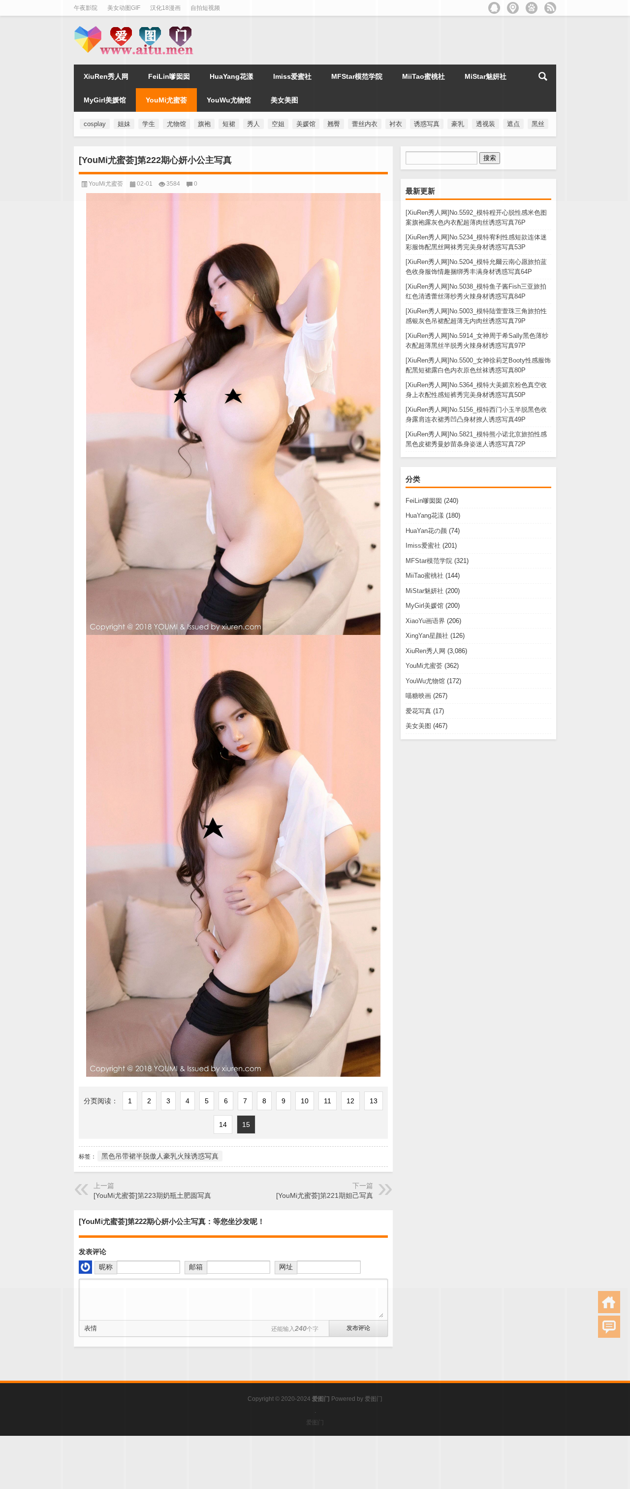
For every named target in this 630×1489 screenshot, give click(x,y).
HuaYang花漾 (425, 515)
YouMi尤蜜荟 (424, 665)
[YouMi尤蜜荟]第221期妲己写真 (324, 1195)
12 (350, 1101)
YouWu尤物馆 (425, 681)
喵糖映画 (418, 695)
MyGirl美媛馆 (424, 605)
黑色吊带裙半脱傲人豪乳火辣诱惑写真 (160, 1156)
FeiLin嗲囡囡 (424, 500)
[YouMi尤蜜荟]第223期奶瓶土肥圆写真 (152, 1195)
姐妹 (124, 124)
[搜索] (543, 76)
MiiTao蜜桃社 (424, 575)
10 (305, 1101)
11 (327, 1101)
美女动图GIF (123, 7)
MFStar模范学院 (429, 560)
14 (223, 1124)
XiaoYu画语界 (425, 621)
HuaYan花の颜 (426, 530)
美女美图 (418, 725)
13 (374, 1101)
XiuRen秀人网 (425, 651)
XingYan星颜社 (427, 635)
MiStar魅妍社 (424, 591)
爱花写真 (418, 711)
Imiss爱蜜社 (423, 545)
